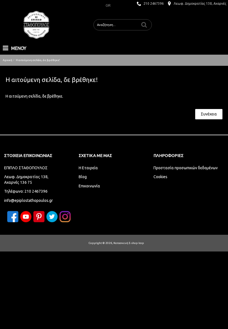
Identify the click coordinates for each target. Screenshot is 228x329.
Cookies (160, 177)
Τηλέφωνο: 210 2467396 (26, 191)
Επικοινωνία (89, 186)
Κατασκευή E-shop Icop (128, 243)
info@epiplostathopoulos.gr (28, 200)
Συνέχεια (209, 114)
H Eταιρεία (88, 168)
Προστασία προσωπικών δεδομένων (185, 168)
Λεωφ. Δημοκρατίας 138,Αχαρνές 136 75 (26, 180)
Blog (83, 177)
